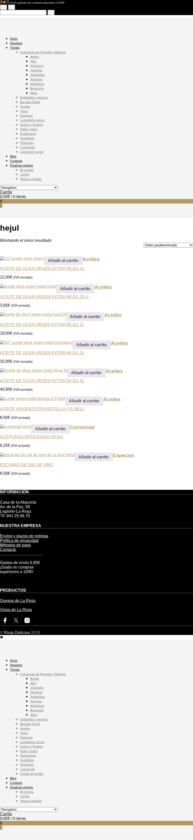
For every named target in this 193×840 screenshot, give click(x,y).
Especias (26, 115)
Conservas (27, 147)
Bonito (34, 57)
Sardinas (36, 70)
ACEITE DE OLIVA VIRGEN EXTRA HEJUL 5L (42, 381)
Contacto (16, 161)
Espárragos (28, 134)
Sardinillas (37, 75)
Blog (13, 156)
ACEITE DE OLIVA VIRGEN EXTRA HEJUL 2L (42, 325)
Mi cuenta (26, 170)
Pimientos (27, 143)
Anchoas (36, 79)
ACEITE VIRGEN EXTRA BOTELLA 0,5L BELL (42, 409)
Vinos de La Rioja (16, 610)
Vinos (24, 111)
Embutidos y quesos (34, 97)
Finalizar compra (21, 165)
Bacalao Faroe (30, 102)
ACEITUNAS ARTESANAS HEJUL (32, 437)
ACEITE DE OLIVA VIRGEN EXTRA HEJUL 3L (42, 353)
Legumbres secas (32, 120)
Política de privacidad (19, 540)
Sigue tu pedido (31, 179)
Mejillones (37, 84)
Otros (33, 93)
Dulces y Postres (31, 125)
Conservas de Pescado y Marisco (43, 52)
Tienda (15, 48)
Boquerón (37, 88)
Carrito (24, 174)
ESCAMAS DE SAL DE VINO (26, 465)
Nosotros (16, 43)
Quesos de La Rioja (17, 600)
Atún (33, 61)
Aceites (25, 106)
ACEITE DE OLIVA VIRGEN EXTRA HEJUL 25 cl (44, 297)
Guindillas (27, 138)
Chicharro (37, 66)
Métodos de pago (15, 545)
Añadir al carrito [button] (63, 260)
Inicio (13, 39)
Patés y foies (28, 129)
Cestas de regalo (31, 152)
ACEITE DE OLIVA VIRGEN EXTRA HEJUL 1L (42, 268)
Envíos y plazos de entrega (24, 536)
